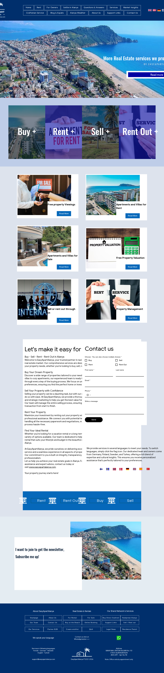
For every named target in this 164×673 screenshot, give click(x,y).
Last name (120, 370)
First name (89, 370)
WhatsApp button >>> (82, 639)
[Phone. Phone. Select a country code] (88, 395)
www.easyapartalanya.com (42, 467)
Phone (88, 391)
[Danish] (154, 10)
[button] (39, 7)
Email (87, 380)
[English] (150, 10)
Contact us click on (82, 637)
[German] (159, 10)
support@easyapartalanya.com (43, 659)
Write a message (91, 401)
